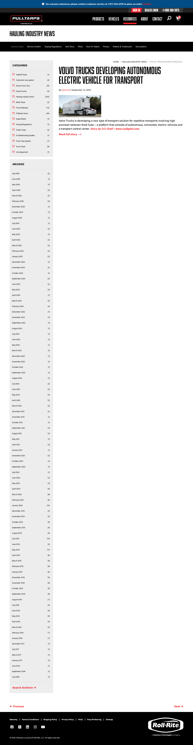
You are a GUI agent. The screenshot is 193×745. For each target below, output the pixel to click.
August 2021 (17, 433)
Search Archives (22, 687)
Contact (157, 18)
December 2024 (18, 262)
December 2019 (18, 511)
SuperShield (21, 119)
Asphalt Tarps (21, 74)
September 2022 (18, 372)
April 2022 (16, 400)
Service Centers (34, 46)
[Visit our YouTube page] (43, 727)
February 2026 (18, 201)
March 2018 (16, 627)
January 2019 (17, 572)
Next (177, 706)
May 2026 (16, 184)
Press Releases (22, 107)
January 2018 (17, 638)
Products (98, 18)
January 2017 (17, 660)
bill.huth (66, 89)
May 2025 (16, 234)
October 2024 (17, 273)
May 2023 (16, 345)
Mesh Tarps (20, 102)
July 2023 (15, 334)
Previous (18, 706)
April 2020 (16, 488)
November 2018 (18, 583)
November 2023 (18, 317)
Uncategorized (22, 152)
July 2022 (15, 383)
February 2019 (17, 566)
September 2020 (18, 466)
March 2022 (17, 405)
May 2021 (15, 439)
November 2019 (18, 516)
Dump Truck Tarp (23, 85)
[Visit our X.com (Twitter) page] (19, 727)
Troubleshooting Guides (25, 135)
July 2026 (15, 173)
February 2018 (17, 632)
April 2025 (16, 240)
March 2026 (17, 195)
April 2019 (16, 555)
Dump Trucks (21, 91)
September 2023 (18, 322)
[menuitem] (15, 720)
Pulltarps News (22, 113)
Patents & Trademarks (122, 46)
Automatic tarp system (25, 80)
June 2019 (16, 544)
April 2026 (16, 190)
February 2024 (18, 306)
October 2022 (17, 367)
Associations (141, 46)
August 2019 (17, 533)
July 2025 (15, 223)
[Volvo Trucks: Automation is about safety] (121, 106)
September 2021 (18, 428)
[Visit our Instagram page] (35, 727)
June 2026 (16, 179)
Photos (106, 46)
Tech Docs (69, 46)
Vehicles (114, 18)
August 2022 (17, 378)
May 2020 (16, 483)
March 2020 (17, 494)
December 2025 (18, 206)
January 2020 (17, 505)
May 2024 (16, 289)
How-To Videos (92, 46)
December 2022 (18, 356)
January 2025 (17, 256)
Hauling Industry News (25, 96)
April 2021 (16, 444)
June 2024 (16, 284)
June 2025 (16, 228)
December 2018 (18, 577)
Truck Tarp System (23, 141)
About (144, 18)
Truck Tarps (20, 146)
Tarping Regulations (53, 46)
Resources (130, 18)
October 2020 (17, 461)
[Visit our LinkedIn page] (27, 727)
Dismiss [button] (147, 4)
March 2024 (17, 300)
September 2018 (18, 594)
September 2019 (18, 527)
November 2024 (18, 267)
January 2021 (17, 450)
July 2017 (15, 649)
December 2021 (18, 411)
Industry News (17, 46)
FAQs (80, 46)
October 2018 (17, 588)
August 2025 (17, 217)
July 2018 (15, 605)
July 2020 (15, 472)
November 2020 (18, 455)
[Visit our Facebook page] (12, 727)
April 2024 (16, 295)
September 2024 (18, 278)
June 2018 (16, 610)
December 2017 (18, 643)
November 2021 (18, 417)
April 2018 (16, 621)
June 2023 (16, 339)
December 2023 (18, 311)
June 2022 (16, 389)
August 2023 (17, 328)
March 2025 (17, 245)
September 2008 (18, 671)
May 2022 (16, 394)
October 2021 (17, 422)
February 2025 (18, 251)
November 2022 (18, 361)
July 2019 (15, 538)
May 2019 (15, 549)
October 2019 (17, 522)
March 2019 (16, 560)
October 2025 (17, 212)
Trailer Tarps (21, 130)
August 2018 (17, 599)
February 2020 (18, 500)
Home (116, 61)
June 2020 (16, 477)
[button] (169, 19)
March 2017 (16, 655)
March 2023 (17, 350)
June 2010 (16, 666)
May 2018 (15, 616)
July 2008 (15, 677)
